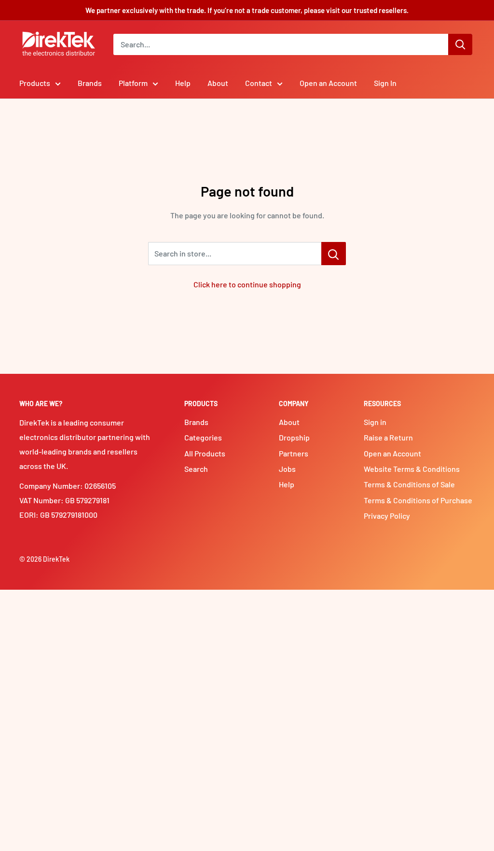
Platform (133, 82)
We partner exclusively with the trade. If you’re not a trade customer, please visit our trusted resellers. (247, 10)
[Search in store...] (333, 253)
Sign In (385, 82)
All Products (204, 453)
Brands (90, 82)
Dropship (294, 437)
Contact (258, 82)
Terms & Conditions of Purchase (418, 500)
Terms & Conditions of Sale (409, 484)
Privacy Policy (387, 515)
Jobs (287, 468)
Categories (203, 437)
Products (34, 82)
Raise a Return (388, 437)
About (217, 82)
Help (183, 82)
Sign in (375, 421)
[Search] (460, 44)
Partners (293, 453)
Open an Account (328, 82)
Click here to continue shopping (247, 284)
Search (196, 468)
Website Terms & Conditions (412, 468)
